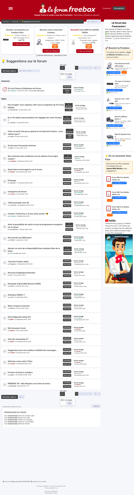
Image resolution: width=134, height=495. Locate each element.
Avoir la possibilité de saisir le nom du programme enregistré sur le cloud (35, 225)
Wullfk (12, 240)
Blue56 (12, 172)
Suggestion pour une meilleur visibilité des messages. (32, 350)
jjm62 (12, 319)
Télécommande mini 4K (18, 203)
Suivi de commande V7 (18, 339)
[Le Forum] (67, 8)
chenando (13, 205)
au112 (12, 297)
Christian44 (14, 110)
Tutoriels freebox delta (18, 261)
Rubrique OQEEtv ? (16, 295)
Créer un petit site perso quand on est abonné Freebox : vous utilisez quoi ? (35, 132)
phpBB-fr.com (54, 488)
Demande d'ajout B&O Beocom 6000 (24, 284)
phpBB (46, 486)
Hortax (78, 351)
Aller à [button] (96, 406)
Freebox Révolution (38, 91)
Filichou (12, 308)
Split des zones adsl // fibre (20, 361)
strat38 (12, 352)
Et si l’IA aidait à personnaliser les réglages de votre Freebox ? (35, 118)
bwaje (78, 285)
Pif (78, 158)
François (13, 91)
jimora (78, 340)
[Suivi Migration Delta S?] (19, 317)
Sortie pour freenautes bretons (22, 145)
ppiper (12, 375)
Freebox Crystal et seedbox (20, 372)
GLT (11, 275)
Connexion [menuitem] (106, 8)
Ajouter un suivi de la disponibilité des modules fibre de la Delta (34, 249)
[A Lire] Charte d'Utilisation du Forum (24, 88)
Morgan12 (81, 133)
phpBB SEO (55, 491)
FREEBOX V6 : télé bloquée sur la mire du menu (29, 383)
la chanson (119, 223)
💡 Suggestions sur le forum (24, 61)
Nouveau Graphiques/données (21, 273)
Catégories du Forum (17, 191)
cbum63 (12, 123)
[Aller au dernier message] (82, 89)
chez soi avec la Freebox (118, 54)
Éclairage (12, 180)
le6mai (12, 330)
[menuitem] (38, 481)
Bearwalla (13, 386)
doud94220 (14, 229)
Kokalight (79, 192)
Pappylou (13, 264)
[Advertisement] (51, 453)
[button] (11, 8)
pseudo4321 (80, 120)
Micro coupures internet (19, 306)
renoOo (12, 194)
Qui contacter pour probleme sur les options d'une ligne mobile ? (33, 157)
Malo (11, 148)
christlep (13, 161)
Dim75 (12, 286)
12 (95, 68)
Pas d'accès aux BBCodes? (20, 238)
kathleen (13, 183)
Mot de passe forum (17, 328)
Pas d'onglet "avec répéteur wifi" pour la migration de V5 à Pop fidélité (36, 106)
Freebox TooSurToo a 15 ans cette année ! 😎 (28, 214)
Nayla (12, 136)
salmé (78, 384)
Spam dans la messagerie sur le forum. (25, 169)
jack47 (12, 341)
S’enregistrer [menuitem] (119, 8)
